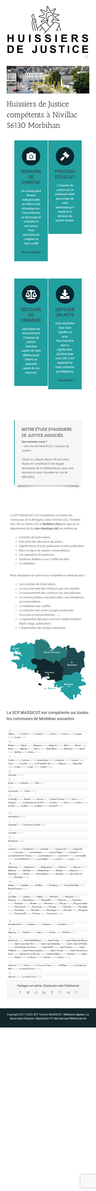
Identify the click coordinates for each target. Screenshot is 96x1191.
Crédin (43, 767)
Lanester (44, 849)
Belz (66, 745)
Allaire (11, 734)
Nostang (53, 885)
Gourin (40, 799)
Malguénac (46, 867)
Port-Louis (52, 913)
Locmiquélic (80, 855)
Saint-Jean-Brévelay (50, 944)
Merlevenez (43, 870)
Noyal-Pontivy (15, 888)
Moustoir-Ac (76, 874)
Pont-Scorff (20, 913)
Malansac (12, 867)
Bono (37, 748)
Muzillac (19, 877)
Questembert (14, 924)
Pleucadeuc (28, 900)
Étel (37, 783)
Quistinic (62, 924)
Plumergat (51, 910)
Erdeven (24, 783)
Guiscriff (53, 806)
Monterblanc (42, 874)
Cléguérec (77, 763)
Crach (30, 767)
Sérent (18, 957)
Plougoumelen (80, 903)
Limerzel (73, 852)
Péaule (26, 896)
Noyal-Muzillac (72, 885)
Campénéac (42, 760)
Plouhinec (37, 907)
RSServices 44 (77, 1018)
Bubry (31, 752)
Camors (25, 760)
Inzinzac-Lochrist (31, 824)
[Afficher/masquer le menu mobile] (87, 56)
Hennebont (13, 816)
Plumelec (82, 907)
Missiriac (12, 874)
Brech (82, 748)
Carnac (74, 760)
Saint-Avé (12, 940)
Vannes (11, 976)
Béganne (37, 745)
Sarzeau (71, 954)
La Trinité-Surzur (27, 968)
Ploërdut (19, 903)
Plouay (62, 903)
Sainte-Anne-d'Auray (30, 954)
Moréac (59, 874)
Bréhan (18, 752)
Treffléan (62, 965)
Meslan (59, 870)
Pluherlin (67, 907)
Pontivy (36, 913)
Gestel (27, 799)
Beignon (53, 745)
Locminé (63, 855)
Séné (84, 954)
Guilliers (38, 806)
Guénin (53, 802)
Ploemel (62, 900)
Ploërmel (48, 903)
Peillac (40, 896)
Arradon (39, 734)
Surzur (60, 957)
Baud (23, 745)
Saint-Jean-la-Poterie (77, 944)
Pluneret (67, 910)
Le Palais (12, 896)
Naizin (11, 885)
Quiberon (46, 924)
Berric (10, 748)
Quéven (31, 924)
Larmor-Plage (55, 852)
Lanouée (19, 852)
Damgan (12, 775)
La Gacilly (12, 799)
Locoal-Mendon (22, 859)
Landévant (28, 849)
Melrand (12, 870)
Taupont (12, 965)
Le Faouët (13, 791)
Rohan (52, 932)
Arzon (65, 734)
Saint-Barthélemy (32, 940)
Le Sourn (32, 957)
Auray (17, 737)
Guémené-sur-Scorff (33, 802)
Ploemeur (77, 900)
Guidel (11, 806)
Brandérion (51, 748)
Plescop (12, 900)
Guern (78, 802)
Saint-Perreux (66, 947)
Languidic (77, 849)
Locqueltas (42, 859)
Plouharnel (20, 907)
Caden (11, 760)
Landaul (12, 849)
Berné (78, 745)
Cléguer (61, 763)
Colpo (18, 767)
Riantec (26, 932)
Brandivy (68, 748)
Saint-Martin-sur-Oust (25, 947)
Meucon (74, 870)
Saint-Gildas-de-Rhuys (77, 940)
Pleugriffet (46, 900)
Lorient (58, 859)
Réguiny (12, 932)
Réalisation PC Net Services (52, 1018)
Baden (11, 745)
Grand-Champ (57, 799)
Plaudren (69, 896)
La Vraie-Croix (28, 976)
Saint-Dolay (53, 940)
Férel (27, 791)
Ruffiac (66, 932)
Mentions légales (73, 1014)
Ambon (24, 734)
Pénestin (54, 896)
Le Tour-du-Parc (43, 965)
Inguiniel (12, 824)
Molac (26, 874)
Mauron (77, 867)
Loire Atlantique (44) (46, 528)
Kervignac (13, 841)
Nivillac (38, 885)
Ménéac (27, 870)
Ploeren (33, 903)
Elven (10, 783)
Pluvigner (83, 910)
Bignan (23, 748)
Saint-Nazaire (25, 1018)
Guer (66, 802)
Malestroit (29, 867)
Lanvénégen (36, 852)
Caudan (23, 763)
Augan (78, 734)
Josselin (12, 833)
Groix (74, 799)
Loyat (71, 859)
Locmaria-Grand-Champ (20, 855)
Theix (26, 965)
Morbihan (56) (51, 524)
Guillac (24, 806)
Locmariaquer (45, 855)
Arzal (52, 734)
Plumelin (35, 910)
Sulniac (46, 957)
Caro (10, 763)
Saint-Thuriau (57, 950)
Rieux (39, 932)
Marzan (62, 867)
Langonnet (60, 849)
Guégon (12, 802)
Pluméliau (19, 910)
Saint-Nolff (47, 947)
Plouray (52, 907)
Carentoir (59, 760)
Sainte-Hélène (53, 954)
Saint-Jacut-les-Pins (24, 944)
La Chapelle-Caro (42, 763)
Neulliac (25, 885)
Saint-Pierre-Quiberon (33, 950)
